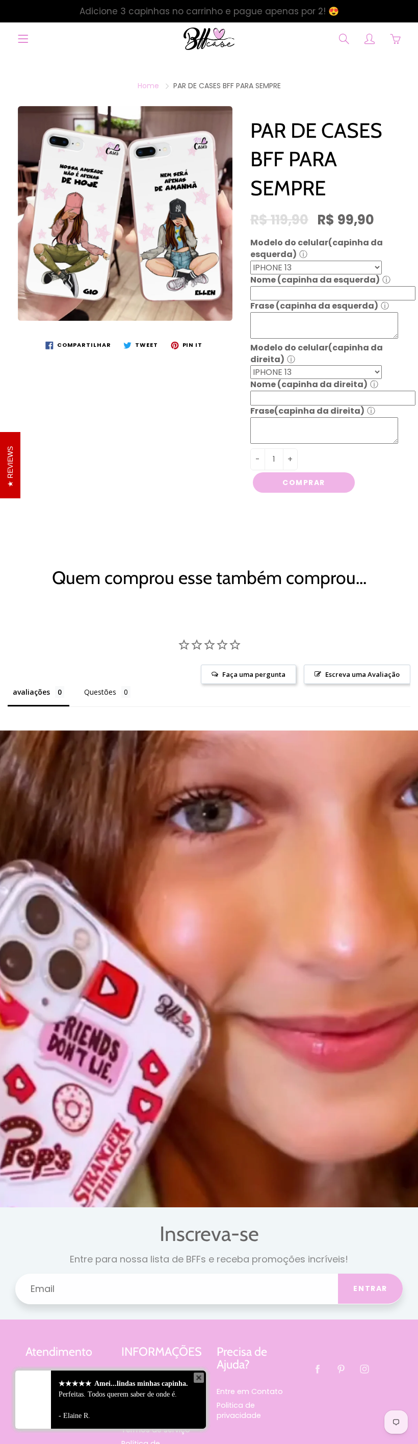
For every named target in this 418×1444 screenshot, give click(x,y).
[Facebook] (318, 1369)
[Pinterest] (341, 1369)
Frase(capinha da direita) (307, 411)
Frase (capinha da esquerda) (314, 306)
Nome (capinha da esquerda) (315, 280)
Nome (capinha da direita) (309, 384)
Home (148, 86)
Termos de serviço (155, 1430)
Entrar (370, 1288)
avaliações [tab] (31, 692)
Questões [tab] (100, 692)
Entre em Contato (250, 1391)
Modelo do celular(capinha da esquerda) (316, 248)
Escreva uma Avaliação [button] (362, 674)
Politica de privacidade (239, 1410)
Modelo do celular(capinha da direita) (316, 353)
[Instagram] (365, 1369)
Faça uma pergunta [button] (253, 674)
